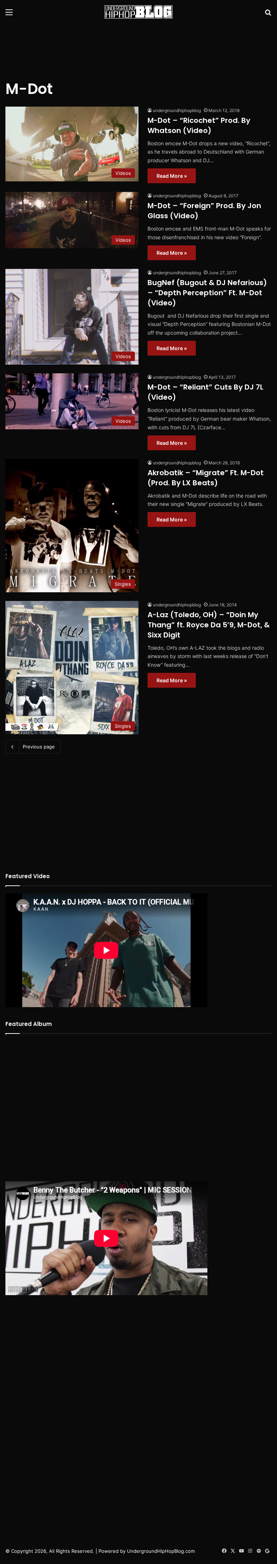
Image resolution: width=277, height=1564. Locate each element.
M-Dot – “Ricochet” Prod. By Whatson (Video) (199, 125)
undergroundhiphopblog (177, 110)
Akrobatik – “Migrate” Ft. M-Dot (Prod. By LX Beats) (206, 478)
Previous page (39, 746)
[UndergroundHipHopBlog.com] (138, 12)
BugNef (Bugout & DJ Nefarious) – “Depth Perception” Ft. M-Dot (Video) (207, 293)
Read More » (172, 176)
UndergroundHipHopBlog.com (161, 1551)
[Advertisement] (138, 47)
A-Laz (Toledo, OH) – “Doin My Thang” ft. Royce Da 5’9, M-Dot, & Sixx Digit (209, 625)
